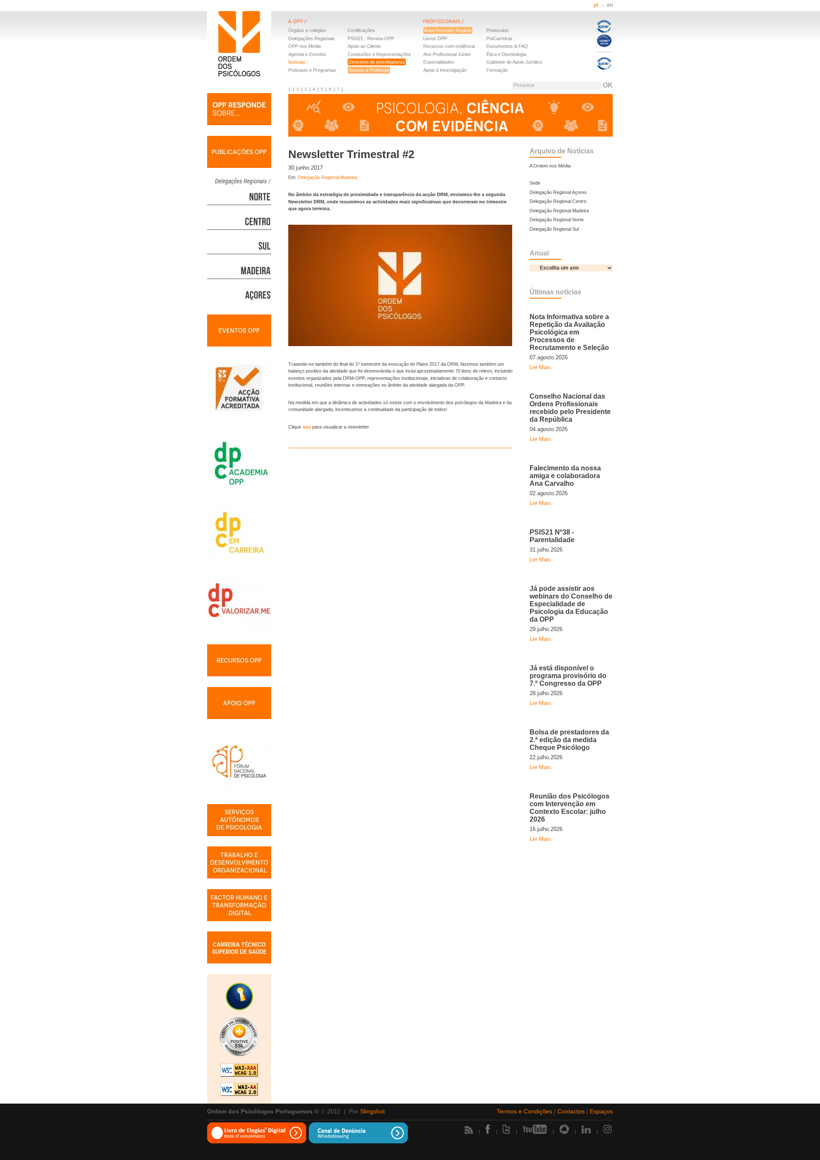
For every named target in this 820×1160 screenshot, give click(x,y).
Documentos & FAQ (507, 46)
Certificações (361, 30)
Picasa (564, 1129)
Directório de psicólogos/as (376, 62)
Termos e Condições (524, 1111)
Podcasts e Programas (312, 70)
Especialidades (438, 62)
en (610, 5)
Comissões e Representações (379, 54)
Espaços (601, 1111)
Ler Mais (540, 367)
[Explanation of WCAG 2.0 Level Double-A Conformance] (239, 1090)
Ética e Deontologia (506, 54)
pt (596, 5)
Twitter (506, 1129)
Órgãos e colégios (307, 30)
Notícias (296, 62)
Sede (535, 182)
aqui (306, 426)
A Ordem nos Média (550, 165)
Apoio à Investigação (444, 70)
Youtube (535, 1129)
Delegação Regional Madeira (327, 177)
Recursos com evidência (449, 46)
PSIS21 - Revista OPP (371, 38)
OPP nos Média (304, 46)
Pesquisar (524, 85)
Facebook (488, 1129)
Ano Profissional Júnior (447, 54)
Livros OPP (435, 38)
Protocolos (497, 30)
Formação (497, 70)
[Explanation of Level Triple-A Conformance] (239, 1071)
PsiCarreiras (499, 38)
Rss (469, 1130)
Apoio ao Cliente (364, 46)
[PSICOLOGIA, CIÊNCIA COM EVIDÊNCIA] (450, 116)
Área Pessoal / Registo (448, 30)
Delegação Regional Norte (557, 219)
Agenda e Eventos (307, 54)
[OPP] (355, 26)
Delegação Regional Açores (558, 192)
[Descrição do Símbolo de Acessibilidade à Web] (239, 998)
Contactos (571, 1111)
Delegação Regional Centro (558, 201)
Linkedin (586, 1129)
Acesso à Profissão (368, 70)
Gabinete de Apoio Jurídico (514, 62)
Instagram (608, 1129)
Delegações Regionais (311, 38)
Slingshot (372, 1111)
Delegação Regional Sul (554, 229)
